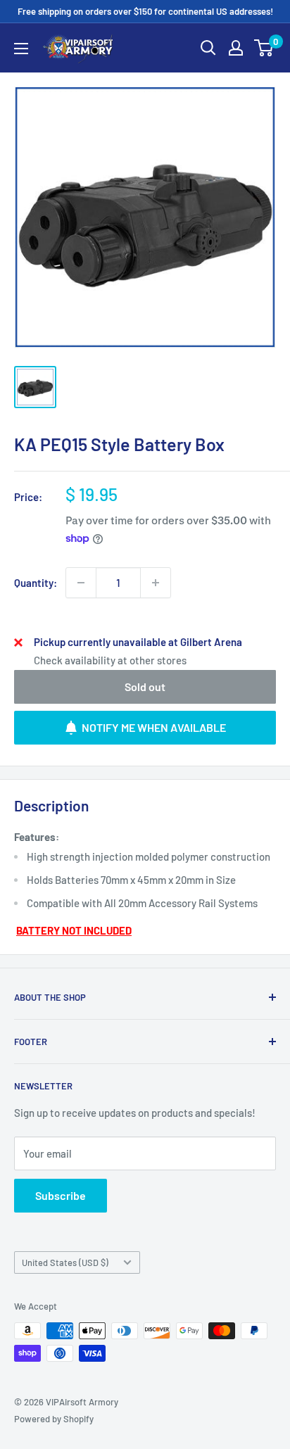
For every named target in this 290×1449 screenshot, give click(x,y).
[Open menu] (21, 48)
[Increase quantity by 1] (155, 582)
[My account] (236, 48)
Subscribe (60, 1195)
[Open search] (208, 48)
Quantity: (35, 582)
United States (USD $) (65, 1262)
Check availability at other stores (110, 660)
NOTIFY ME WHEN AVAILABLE (154, 727)
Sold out (145, 686)
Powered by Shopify (54, 1418)
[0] (264, 47)
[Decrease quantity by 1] (81, 582)
